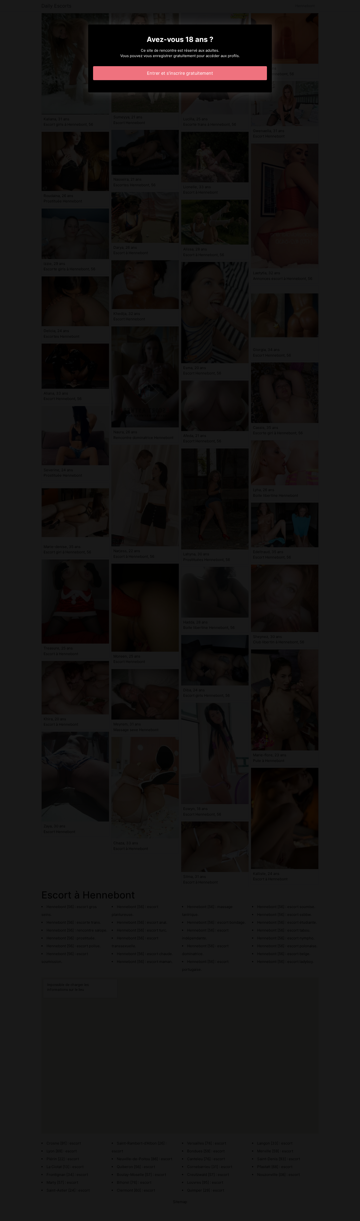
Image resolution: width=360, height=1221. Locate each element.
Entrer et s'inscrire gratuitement (180, 73)
